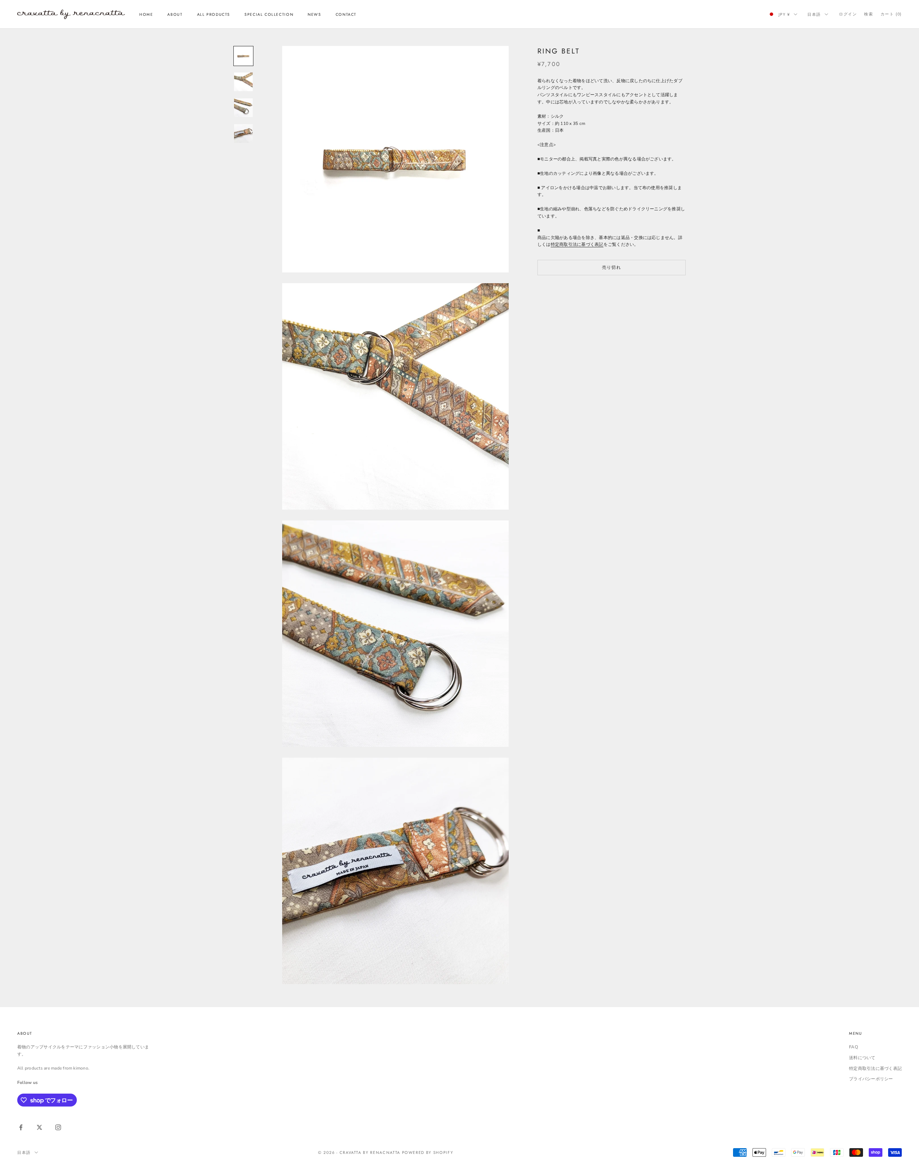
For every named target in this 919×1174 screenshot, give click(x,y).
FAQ (853, 1047)
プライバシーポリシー (871, 1079)
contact (346, 14)
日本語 (814, 14)
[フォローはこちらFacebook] (20, 1127)
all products (213, 14)
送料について (862, 1058)
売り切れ (611, 267)
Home (146, 14)
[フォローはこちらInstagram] (58, 1127)
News (314, 14)
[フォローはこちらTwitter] (39, 1127)
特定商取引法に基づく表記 (577, 244)
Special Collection (268, 14)
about (174, 14)
